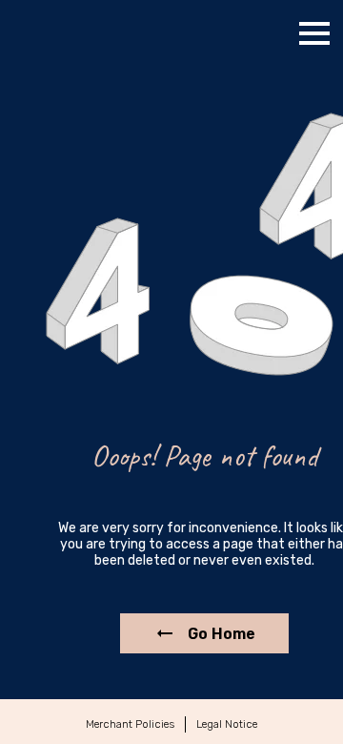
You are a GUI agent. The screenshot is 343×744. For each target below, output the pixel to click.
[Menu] (314, 33)
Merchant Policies (130, 724)
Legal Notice (226, 724)
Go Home (221, 634)
